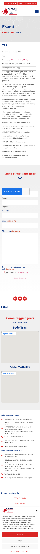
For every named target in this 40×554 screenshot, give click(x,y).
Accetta (20, 535)
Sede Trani (20, 327)
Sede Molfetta (20, 367)
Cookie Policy (14, 551)
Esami (8, 26)
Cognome (5, 206)
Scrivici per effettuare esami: (20, 173)
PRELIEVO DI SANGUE (20, 60)
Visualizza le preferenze (20, 546)
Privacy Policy (24, 551)
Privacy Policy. (23, 273)
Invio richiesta (20, 278)
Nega (20, 540)
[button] (37, 511)
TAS (20, 178)
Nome (4, 198)
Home (5, 32)
